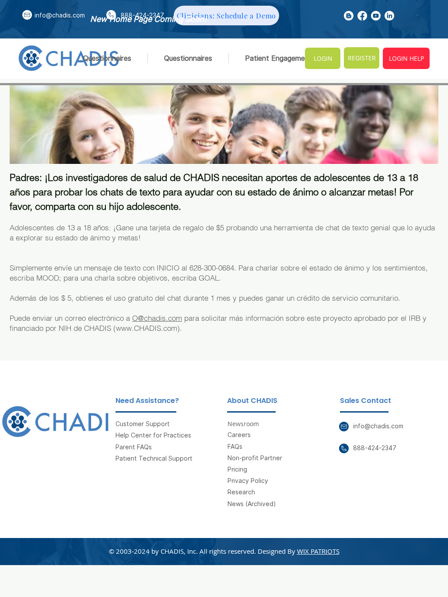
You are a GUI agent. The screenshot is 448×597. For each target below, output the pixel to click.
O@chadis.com (157, 318)
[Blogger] (349, 16)
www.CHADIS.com (146, 328)
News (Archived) (252, 503)
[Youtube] (376, 16)
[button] (278, 58)
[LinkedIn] (389, 16)
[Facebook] (362, 16)
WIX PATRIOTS (318, 551)
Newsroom (243, 424)
